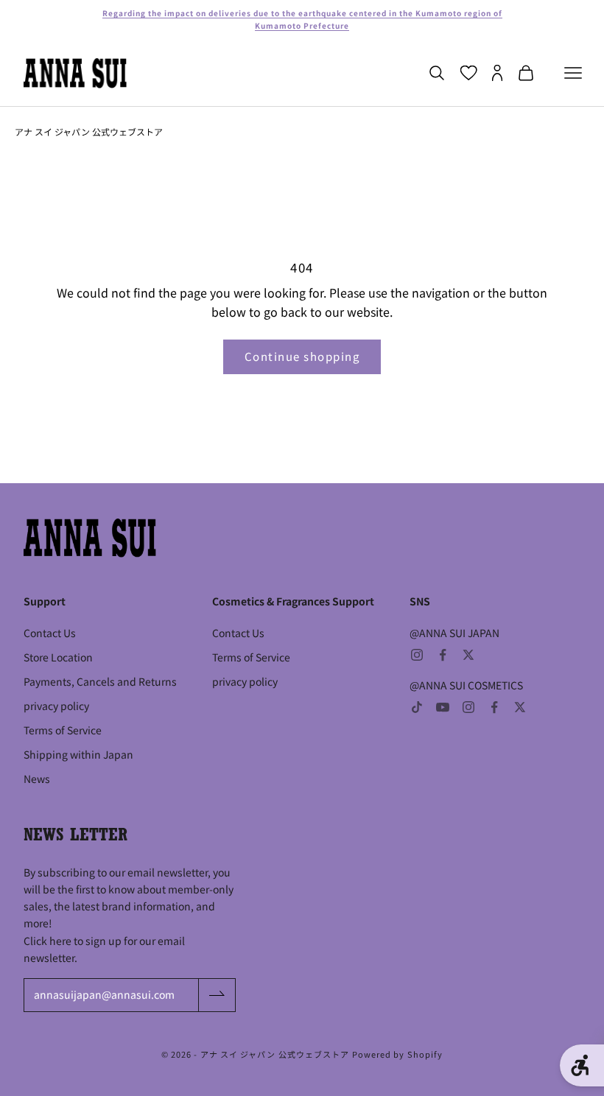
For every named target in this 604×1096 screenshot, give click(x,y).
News (37, 778)
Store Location (58, 657)
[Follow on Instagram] (417, 654)
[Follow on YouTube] (442, 707)
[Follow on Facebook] (442, 654)
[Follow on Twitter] (468, 654)
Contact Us (50, 632)
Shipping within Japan (78, 754)
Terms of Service (63, 730)
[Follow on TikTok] (417, 707)
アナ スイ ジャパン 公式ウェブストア (89, 131)
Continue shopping (302, 356)
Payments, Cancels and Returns (100, 681)
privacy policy (56, 705)
